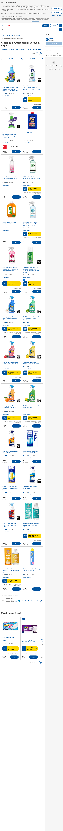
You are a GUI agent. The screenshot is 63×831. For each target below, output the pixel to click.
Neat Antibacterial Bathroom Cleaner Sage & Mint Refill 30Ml (31, 525)
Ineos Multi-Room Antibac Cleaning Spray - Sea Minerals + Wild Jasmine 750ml (31, 223)
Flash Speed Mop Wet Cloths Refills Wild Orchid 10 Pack (9, 638)
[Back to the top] (32, 607)
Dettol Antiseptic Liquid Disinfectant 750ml (9, 223)
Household (10, 35)
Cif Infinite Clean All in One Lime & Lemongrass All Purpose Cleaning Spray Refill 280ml (31, 270)
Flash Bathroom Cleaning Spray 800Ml (30, 487)
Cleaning (18, 35)
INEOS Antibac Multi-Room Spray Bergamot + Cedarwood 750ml (31, 178)
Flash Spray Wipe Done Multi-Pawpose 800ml (31, 406)
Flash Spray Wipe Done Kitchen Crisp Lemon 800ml (31, 362)
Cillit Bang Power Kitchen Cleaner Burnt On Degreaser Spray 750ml (10, 135)
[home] (3, 35)
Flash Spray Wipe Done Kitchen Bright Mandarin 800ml (9, 407)
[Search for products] (60, 29)
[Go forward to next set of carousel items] (40, 53)
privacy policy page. (21, 8)
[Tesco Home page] (7, 25)
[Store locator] (60, 25)
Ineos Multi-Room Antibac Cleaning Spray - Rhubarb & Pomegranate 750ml (10, 269)
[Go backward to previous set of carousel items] (37, 53)
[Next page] (41, 601)
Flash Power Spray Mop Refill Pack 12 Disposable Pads (28, 641)
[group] (7, 49)
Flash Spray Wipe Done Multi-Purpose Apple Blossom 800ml (31, 318)
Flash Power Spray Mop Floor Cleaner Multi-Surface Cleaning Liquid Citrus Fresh (10, 89)
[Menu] (2, 25)
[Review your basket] (47, 39)
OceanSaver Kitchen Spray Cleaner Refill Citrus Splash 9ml (10, 488)
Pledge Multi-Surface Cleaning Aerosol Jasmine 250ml (31, 569)
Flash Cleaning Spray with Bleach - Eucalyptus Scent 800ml (9, 525)
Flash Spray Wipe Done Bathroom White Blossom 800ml (9, 318)
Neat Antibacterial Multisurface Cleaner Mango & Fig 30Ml (10, 570)
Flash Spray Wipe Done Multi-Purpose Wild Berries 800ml (10, 362)
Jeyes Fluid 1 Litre (28, 133)
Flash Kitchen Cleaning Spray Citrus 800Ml (10, 452)
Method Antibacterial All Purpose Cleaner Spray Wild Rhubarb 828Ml (10, 178)
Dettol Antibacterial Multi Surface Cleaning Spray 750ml (31, 88)
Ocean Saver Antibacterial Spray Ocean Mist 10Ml (30, 452)
